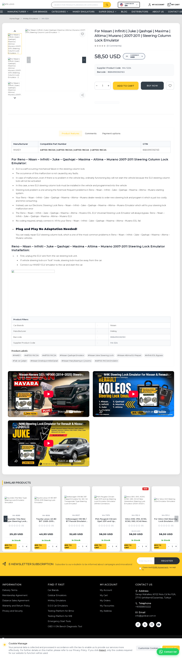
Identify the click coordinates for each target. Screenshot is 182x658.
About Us (158, 11)
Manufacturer (16, 11)
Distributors (140, 11)
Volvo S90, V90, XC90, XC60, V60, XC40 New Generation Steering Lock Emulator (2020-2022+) (142, 520)
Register (167, 560)
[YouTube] (158, 624)
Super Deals (106, 11)
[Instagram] (151, 624)
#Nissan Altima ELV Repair (129, 355)
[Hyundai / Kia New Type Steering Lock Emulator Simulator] (22, 500)
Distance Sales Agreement (15, 600)
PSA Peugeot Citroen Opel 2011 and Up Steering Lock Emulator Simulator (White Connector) (112, 520)
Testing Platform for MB (60, 616)
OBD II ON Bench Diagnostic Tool (65, 626)
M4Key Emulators (84, 11)
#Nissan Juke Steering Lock (101, 355)
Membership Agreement (14, 595)
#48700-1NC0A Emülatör (106, 361)
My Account (106, 590)
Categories (59, 11)
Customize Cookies (148, 648)
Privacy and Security (12, 611)
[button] (84, 60)
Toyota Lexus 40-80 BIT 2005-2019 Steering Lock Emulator (52, 520)
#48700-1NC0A (31, 355)
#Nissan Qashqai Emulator (72, 355)
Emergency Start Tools (59, 621)
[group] (56, 60)
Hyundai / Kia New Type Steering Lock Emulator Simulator (22, 520)
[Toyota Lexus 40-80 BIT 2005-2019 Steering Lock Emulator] (52, 500)
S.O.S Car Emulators (58, 605)
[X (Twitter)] (144, 624)
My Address (106, 611)
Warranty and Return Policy (16, 605)
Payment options (111, 133)
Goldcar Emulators (57, 595)
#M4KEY (17, 355)
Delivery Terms (9, 590)
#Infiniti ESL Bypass (154, 355)
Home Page (14, 18)
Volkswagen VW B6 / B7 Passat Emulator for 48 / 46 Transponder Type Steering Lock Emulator (82, 520)
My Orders (105, 600)
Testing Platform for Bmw (61, 611)
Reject (102, 650)
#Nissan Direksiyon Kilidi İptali (44, 361)
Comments (91, 133)
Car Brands (40, 11)
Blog (124, 11)
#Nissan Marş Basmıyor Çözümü (76, 361)
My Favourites (107, 605)
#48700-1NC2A (49, 355)
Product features (70, 133)
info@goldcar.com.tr (145, 616)
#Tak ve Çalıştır (20, 361)
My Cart (104, 595)
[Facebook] (138, 624)
